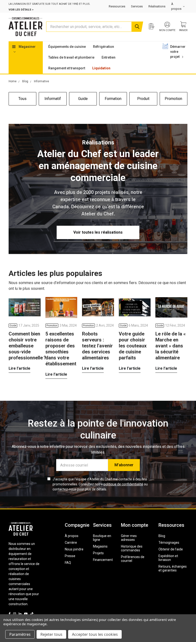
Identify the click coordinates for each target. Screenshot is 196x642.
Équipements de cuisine (67, 47)
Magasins (100, 546)
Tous (22, 98)
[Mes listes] (154, 26)
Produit (143, 98)
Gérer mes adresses (129, 538)
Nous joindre (74, 549)
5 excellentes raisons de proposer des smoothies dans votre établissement (60, 349)
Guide (83, 98)
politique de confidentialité (123, 484)
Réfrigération (103, 47)
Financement (103, 560)
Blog (161, 536)
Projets (98, 553)
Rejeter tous (51, 634)
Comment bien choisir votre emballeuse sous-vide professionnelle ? (27, 346)
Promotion (173, 98)
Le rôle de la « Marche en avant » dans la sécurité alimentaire (170, 346)
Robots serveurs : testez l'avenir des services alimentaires (97, 346)
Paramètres (20, 634)
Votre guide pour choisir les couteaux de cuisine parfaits (133, 346)
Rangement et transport (66, 68)
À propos (71, 536)
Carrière (71, 542)
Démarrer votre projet (177, 52)
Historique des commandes (131, 548)
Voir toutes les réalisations (98, 232)
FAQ (68, 563)
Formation (113, 98)
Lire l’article (19, 368)
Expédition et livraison (168, 558)
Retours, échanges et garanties (172, 568)
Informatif (52, 98)
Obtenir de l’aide (170, 549)
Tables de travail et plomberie (71, 57)
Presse (70, 556)
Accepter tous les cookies (95, 634)
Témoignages (168, 542)
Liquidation (101, 68)
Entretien (108, 57)
